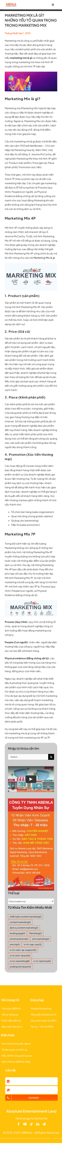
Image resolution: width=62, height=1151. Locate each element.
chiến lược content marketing (25, 916)
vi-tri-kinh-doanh (20, 955)
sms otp (15, 944)
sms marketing (40, 938)
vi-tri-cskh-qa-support (23, 950)
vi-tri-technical (42, 961)
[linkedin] (37, 1124)
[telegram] (44, 1124)
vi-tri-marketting (19, 961)
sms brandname (19, 938)
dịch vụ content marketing (24, 927)
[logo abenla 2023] (11, 4)
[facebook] (18, 1124)
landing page (17, 933)
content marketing (20, 922)
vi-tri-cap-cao (32, 944)
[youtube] (25, 1124)
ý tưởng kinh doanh (20, 966)
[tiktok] (31, 1124)
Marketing (35, 933)
